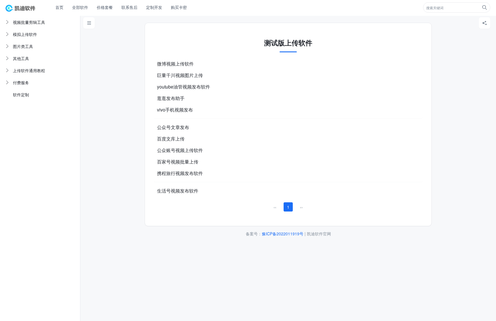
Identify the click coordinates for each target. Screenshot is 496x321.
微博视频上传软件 (175, 63)
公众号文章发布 (173, 127)
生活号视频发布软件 (177, 190)
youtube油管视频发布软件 (183, 86)
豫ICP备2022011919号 (282, 234)
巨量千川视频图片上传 (180, 75)
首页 (59, 7)
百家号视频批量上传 (177, 161)
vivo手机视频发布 (175, 109)
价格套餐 (105, 7)
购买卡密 (179, 7)
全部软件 (80, 7)
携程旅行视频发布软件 (180, 173)
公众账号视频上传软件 (180, 150)
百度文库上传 (171, 138)
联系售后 (129, 7)
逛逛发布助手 (171, 98)
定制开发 (154, 7)
